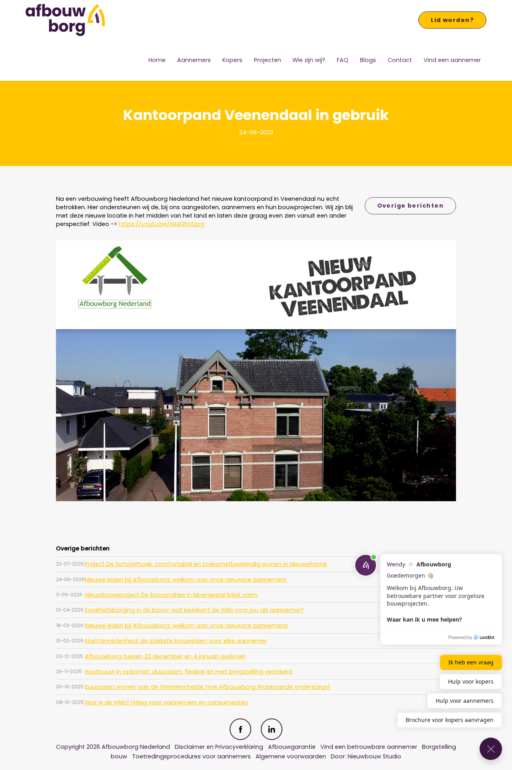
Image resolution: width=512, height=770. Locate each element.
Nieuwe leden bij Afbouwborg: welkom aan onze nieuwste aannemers (185, 580)
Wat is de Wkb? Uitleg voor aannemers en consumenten (166, 702)
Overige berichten (410, 206)
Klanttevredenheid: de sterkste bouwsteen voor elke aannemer (176, 641)
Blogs (368, 60)
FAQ (342, 60)
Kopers (232, 60)
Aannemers (194, 60)
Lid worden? (452, 20)
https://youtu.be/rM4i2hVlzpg (161, 224)
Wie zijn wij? (308, 60)
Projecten (267, 60)
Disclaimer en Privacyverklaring (219, 747)
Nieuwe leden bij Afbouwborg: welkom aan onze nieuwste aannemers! (186, 626)
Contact (400, 60)
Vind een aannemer (452, 60)
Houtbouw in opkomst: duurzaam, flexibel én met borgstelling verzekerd (188, 672)
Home (157, 60)
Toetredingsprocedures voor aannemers (191, 756)
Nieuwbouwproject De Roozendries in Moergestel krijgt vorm (171, 595)
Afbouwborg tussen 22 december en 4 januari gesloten (165, 656)
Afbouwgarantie (292, 747)
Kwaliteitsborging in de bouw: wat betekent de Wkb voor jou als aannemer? (194, 610)
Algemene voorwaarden (291, 756)
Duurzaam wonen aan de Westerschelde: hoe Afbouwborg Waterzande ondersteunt (207, 687)
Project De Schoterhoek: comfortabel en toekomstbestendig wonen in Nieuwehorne (206, 564)
